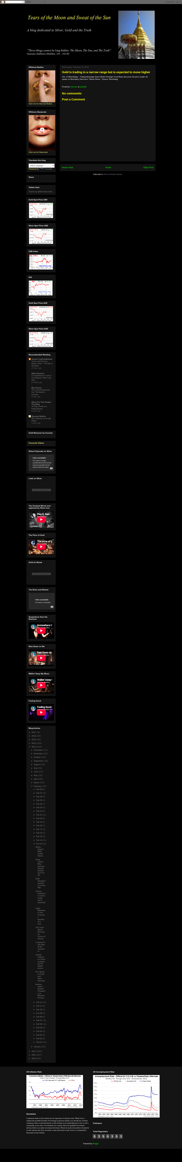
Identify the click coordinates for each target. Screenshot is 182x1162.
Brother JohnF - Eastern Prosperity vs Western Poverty (40, 991)
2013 (34, 747)
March (37, 782)
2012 (34, 1051)
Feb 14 (39, 840)
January (37, 1047)
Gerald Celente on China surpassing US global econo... (40, 961)
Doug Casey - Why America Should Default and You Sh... (40, 867)
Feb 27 (39, 793)
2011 (34, 1055)
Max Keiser (36, 388)
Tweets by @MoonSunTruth (40, 192)
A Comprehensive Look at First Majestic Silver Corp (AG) (41, 378)
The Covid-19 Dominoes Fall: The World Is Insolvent (40, 392)
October (37, 757)
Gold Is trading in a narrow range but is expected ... (40, 898)
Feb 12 (39, 1002)
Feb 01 (39, 1042)
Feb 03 (39, 1035)
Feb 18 (39, 825)
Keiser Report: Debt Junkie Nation (40, 851)
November (38, 753)
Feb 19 (39, 822)
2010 (34, 1058)
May (36, 775)
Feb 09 (39, 1013)
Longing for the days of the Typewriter (40, 946)
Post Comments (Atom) (113, 174)
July (36, 768)
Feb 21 (39, 815)
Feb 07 (39, 1020)
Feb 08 (39, 1017)
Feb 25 (39, 800)
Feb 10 (39, 1010)
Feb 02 (39, 1038)
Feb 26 (39, 797)
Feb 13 (39, 844)
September (39, 761)
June (36, 772)
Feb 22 (39, 811)
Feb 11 (39, 1006)
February (38, 786)
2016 (34, 736)
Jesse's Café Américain (41, 359)
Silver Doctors (37, 373)
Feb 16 (39, 833)
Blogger (95, 1144)
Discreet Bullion (38, 416)
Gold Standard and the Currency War (40, 883)
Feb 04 (39, 1031)
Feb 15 (39, 836)
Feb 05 (39, 1028)
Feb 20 (39, 818)
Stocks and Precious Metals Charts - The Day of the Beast (41, 363)
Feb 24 (39, 804)
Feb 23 (39, 807)
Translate (48, 169)
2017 (34, 732)
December (38, 750)
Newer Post (67, 167)
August (37, 764)
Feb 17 (39, 829)
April (36, 779)
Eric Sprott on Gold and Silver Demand (40, 976)
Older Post (148, 167)
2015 (34, 739)
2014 (34, 743)
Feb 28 (39, 789)
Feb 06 (39, 1024)
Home (108, 167)
